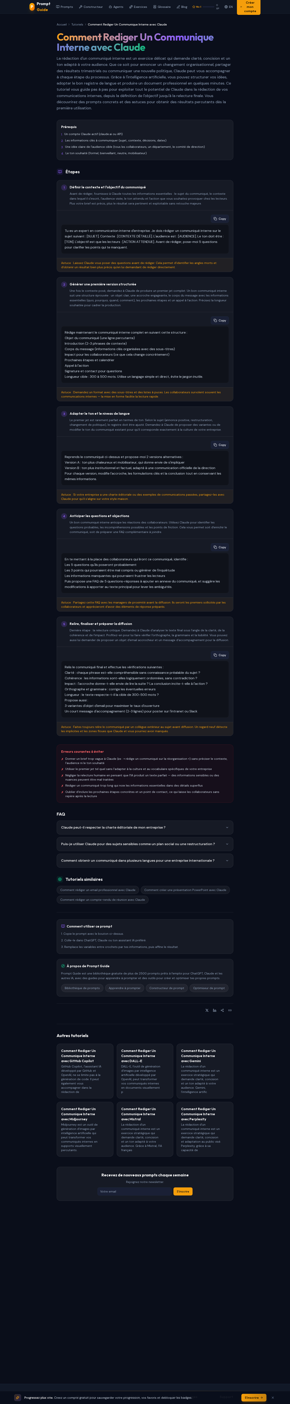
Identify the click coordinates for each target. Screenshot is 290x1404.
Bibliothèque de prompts (82, 988)
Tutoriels (77, 24)
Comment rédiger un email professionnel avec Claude (97, 890)
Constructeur (93, 7)
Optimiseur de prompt (209, 988)
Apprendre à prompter (125, 988)
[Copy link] (230, 1010)
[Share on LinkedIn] (214, 1010)
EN (231, 7)
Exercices (140, 7)
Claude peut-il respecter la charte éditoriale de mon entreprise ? (113, 827)
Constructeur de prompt (166, 988)
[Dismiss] (273, 1398)
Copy (222, 219)
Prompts (67, 7)
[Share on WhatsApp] (222, 1010)
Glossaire (164, 7)
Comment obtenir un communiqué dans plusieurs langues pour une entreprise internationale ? (137, 860)
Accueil (62, 24)
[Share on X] (207, 1010)
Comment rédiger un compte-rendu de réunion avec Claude (102, 900)
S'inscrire (183, 1191)
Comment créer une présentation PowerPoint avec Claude (185, 890)
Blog (184, 7)
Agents (118, 7)
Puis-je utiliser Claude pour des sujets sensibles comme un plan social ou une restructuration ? (138, 844)
